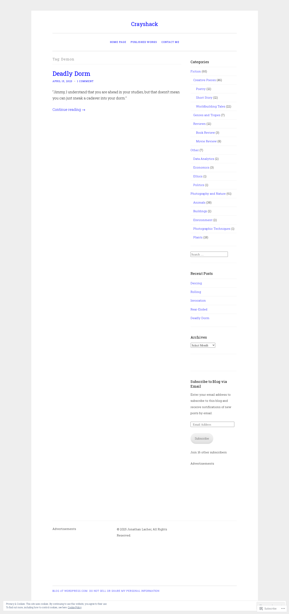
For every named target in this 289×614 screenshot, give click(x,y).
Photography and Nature (208, 193)
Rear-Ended (199, 309)
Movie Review (206, 141)
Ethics (197, 176)
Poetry (201, 89)
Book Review (205, 132)
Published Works (144, 42)
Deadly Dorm (71, 73)
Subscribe (202, 438)
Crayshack (144, 23)
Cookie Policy (75, 607)
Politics (198, 185)
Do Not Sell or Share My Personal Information (124, 590)
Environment (203, 220)
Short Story (204, 97)
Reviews (199, 124)
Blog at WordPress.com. (70, 590)
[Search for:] (209, 254)
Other (195, 150)
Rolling (196, 292)
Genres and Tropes (206, 115)
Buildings (200, 211)
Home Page (118, 42)
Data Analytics (203, 159)
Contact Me (170, 42)
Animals (199, 202)
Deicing (196, 283)
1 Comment (85, 81)
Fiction (196, 71)
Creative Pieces (204, 80)
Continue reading (68, 109)
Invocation (198, 300)
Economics (201, 167)
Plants (197, 237)
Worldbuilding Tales (210, 106)
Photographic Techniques (211, 229)
